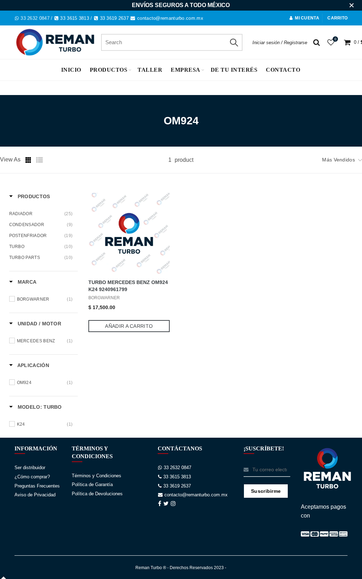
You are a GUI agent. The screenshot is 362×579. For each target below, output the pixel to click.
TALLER (150, 70)
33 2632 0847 (35, 18)
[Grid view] (29, 160)
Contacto (283, 70)
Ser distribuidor (29, 467)
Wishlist (335, 39)
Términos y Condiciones (96, 475)
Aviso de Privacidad (35, 494)
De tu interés (234, 70)
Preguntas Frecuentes (37, 486)
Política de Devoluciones (97, 493)
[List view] (39, 160)
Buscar (234, 42)
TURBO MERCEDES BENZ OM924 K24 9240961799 (128, 285)
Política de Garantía (92, 484)
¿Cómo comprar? (32, 476)
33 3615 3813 (74, 18)
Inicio (71, 70)
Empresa (185, 70)
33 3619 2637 (114, 18)
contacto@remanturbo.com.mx (170, 18)
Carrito (337, 18)
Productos (109, 70)
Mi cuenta (307, 18)
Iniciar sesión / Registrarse (279, 42)
